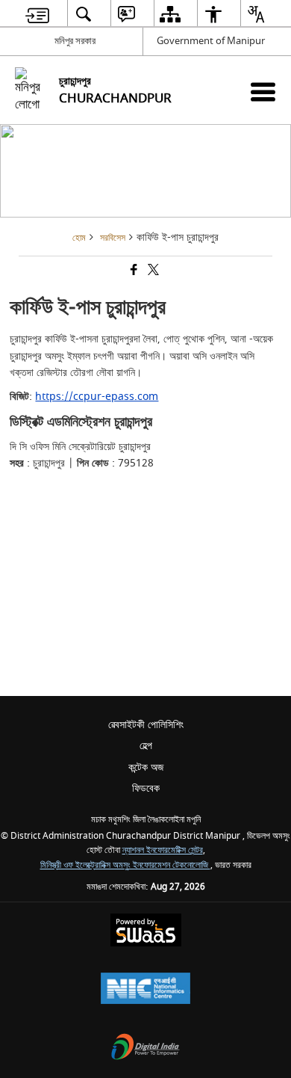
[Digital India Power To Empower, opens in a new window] (145, 1048)
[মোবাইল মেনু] (263, 91)
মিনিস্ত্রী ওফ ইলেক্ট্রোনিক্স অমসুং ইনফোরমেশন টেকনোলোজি (125, 865)
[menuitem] (37, 14)
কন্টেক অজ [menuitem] (145, 767)
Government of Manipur (211, 41)
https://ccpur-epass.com (96, 396)
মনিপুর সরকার (75, 41)
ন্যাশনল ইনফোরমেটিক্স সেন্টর (162, 850)
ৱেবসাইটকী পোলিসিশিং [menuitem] (146, 725)
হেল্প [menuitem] (146, 746)
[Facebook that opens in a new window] (133, 271)
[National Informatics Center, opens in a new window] (145, 990)
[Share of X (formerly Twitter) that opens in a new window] (152, 271)
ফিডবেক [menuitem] (146, 788)
